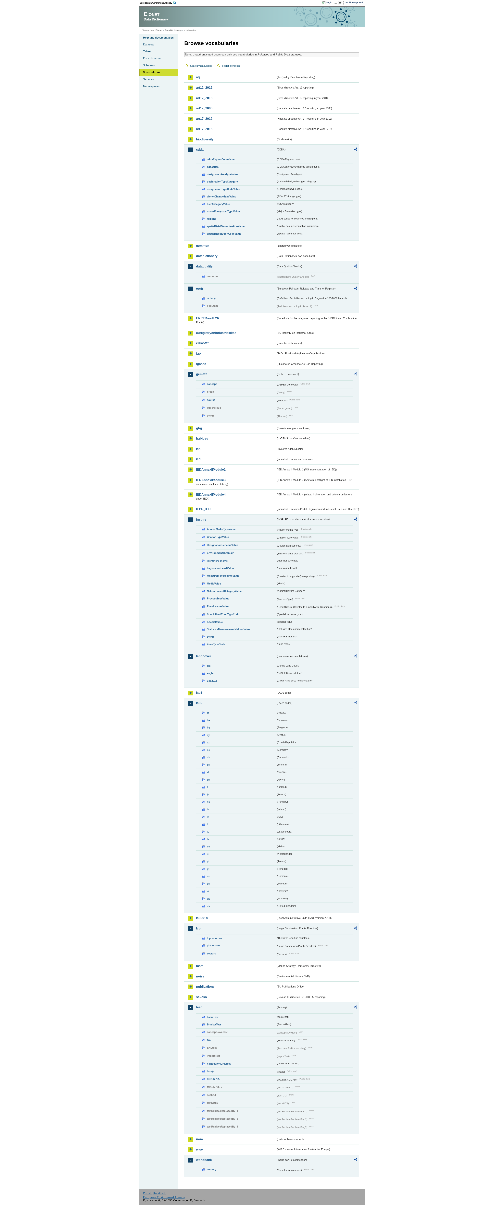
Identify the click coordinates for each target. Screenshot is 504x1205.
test (199, 1007)
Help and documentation (158, 37)
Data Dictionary (173, 30)
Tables (147, 51)
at (208, 712)
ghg (199, 428)
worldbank (204, 1160)
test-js (210, 1071)
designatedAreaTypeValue (222, 174)
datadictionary (207, 256)
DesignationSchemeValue (222, 545)
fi (207, 787)
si (208, 891)
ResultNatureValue (218, 606)
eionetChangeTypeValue (221, 196)
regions (211, 218)
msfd (200, 966)
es (208, 779)
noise (200, 976)
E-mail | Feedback (154, 1193)
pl (208, 861)
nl (208, 854)
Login (329, 2)
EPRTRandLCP (207, 318)
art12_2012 (204, 87)
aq (198, 77)
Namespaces (151, 86)
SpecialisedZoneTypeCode (223, 614)
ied (198, 459)
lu (208, 831)
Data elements (152, 58)
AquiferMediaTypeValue (221, 529)
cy (208, 735)
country (211, 1169)
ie (208, 809)
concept (212, 384)
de (208, 750)
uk (208, 906)
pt (208, 869)
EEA (159, 3)
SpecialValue (215, 621)
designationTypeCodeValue (223, 189)
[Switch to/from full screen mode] (341, 3)
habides (202, 438)
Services (148, 79)
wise (199, 1149)
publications (205, 986)
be (208, 720)
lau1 (199, 692)
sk (208, 898)
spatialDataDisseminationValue (226, 226)
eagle (210, 673)
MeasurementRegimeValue (223, 575)
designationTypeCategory (222, 181)
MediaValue (214, 583)
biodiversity (205, 139)
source (211, 399)
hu (208, 801)
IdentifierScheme (217, 560)
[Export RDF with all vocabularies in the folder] (355, 150)
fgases (201, 364)
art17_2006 (204, 108)
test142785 (213, 1079)
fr (208, 794)
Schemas (149, 65)
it (207, 816)
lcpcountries (214, 938)
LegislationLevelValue (220, 568)
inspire (201, 519)
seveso (201, 997)
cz (208, 742)
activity (211, 298)
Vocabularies (151, 72)
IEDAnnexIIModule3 (211, 480)
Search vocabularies (201, 66)
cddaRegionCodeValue (220, 159)
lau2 (199, 703)
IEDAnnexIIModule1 (211, 469)
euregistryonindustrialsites (216, 333)
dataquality (204, 266)
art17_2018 (204, 129)
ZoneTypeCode (216, 644)
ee (208, 764)
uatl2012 (212, 680)
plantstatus (213, 945)
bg (208, 727)
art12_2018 (204, 98)
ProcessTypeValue (218, 598)
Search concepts (231, 66)
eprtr (199, 288)
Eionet (159, 30)
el (208, 772)
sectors (211, 953)
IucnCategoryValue (218, 204)
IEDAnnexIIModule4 (211, 494)
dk (208, 757)
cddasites (213, 166)
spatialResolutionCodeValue (224, 233)
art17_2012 (204, 118)
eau (209, 1039)
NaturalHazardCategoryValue (224, 591)
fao (198, 353)
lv (208, 839)
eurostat (202, 343)
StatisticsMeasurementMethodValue (228, 629)
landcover (203, 656)
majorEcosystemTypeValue (223, 211)
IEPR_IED (203, 509)
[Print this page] (336, 3)
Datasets (148, 44)
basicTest (212, 1017)
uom (199, 1139)
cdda (200, 149)
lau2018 (202, 918)
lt (207, 824)
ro (208, 876)
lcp (198, 928)
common (202, 245)
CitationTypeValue (218, 537)
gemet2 (201, 374)
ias (198, 449)
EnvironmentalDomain (220, 552)
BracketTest (214, 1024)
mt (208, 846)
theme (210, 636)
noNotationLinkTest (219, 1063)
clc (208, 665)
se (208, 883)
